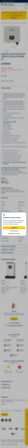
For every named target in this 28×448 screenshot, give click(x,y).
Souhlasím (14, 228)
